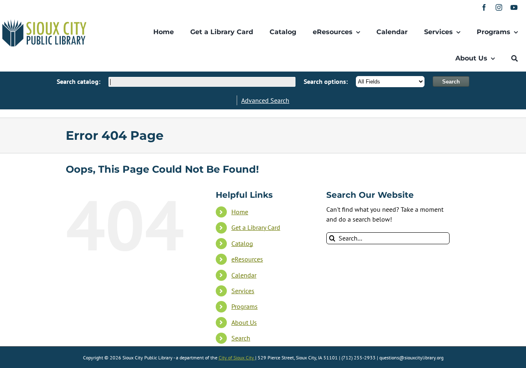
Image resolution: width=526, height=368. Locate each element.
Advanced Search (265, 100)
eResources (247, 259)
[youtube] (514, 7)
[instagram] (499, 7)
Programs (244, 306)
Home (239, 212)
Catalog (242, 243)
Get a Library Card (255, 227)
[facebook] (484, 7)
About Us (244, 322)
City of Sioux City (237, 357)
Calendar (243, 275)
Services (242, 291)
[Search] (514, 58)
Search (240, 338)
